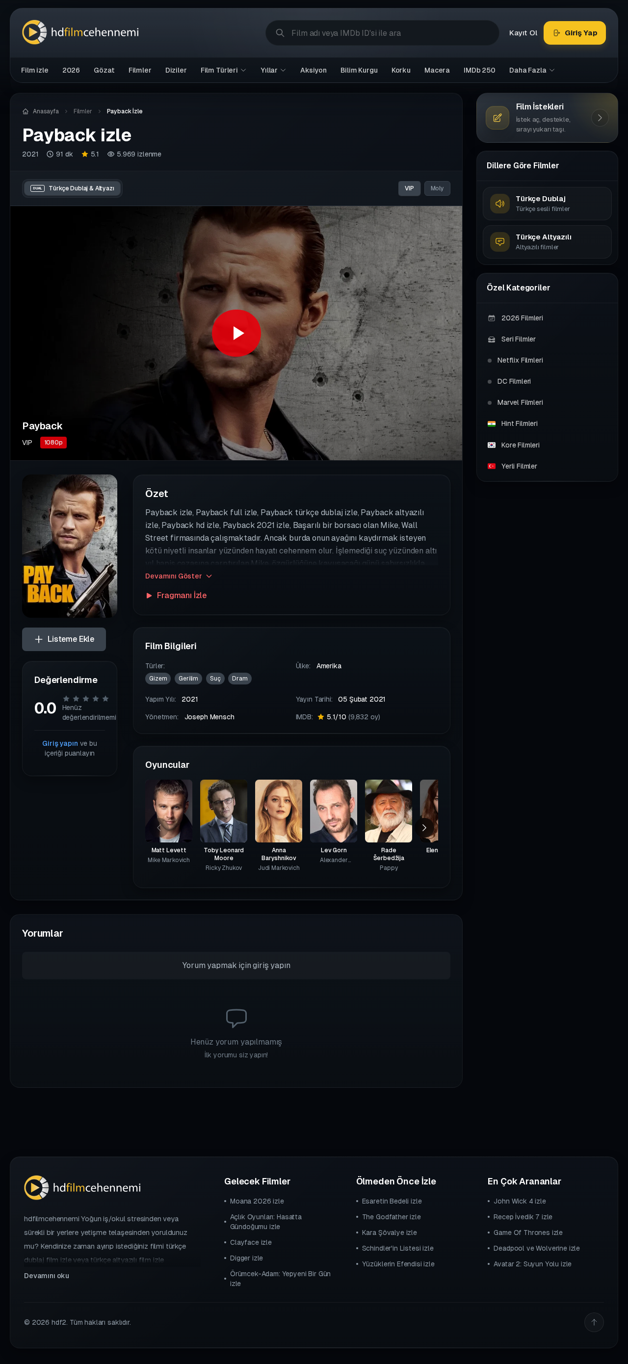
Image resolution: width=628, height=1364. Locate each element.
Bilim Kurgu (358, 70)
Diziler (176, 70)
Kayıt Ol (523, 32)
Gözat (104, 70)
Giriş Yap (581, 32)
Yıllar (269, 70)
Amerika (328, 666)
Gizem (158, 678)
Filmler (140, 70)
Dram (239, 678)
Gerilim (188, 678)
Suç (215, 678)
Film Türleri (219, 70)
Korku (401, 70)
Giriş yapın (60, 743)
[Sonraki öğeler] (424, 828)
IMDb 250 (480, 70)
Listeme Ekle (71, 639)
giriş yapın (271, 965)
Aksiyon (313, 70)
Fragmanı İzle (182, 595)
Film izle (35, 70)
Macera (437, 70)
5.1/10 (353, 717)
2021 (30, 154)
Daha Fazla (527, 70)
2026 (71, 70)
